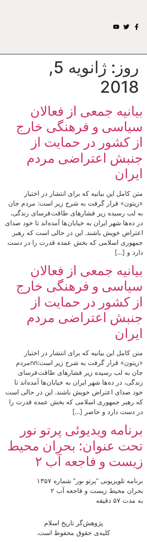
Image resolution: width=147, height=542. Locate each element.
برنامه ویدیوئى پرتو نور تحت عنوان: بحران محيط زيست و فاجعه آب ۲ (75, 445)
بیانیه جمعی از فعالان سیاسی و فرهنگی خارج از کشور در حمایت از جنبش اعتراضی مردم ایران (79, 142)
